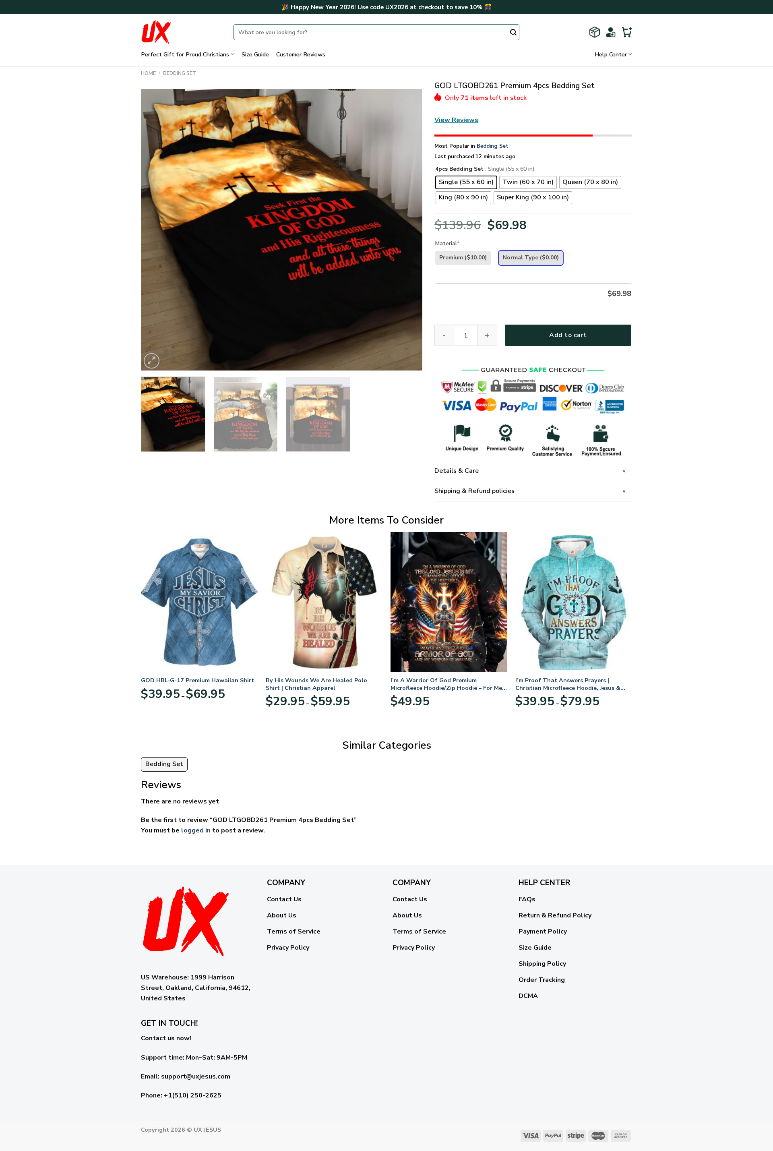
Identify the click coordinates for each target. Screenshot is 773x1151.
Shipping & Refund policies (474, 490)
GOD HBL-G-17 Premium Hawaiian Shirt (197, 680)
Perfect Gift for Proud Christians (185, 54)
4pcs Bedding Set (459, 169)
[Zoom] (151, 361)
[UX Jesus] (181, 32)
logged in (196, 830)
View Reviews (456, 120)
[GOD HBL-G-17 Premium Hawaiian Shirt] (199, 602)
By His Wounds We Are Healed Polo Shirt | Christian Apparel (316, 684)
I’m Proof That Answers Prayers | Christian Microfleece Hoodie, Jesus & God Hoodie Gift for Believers (567, 684)
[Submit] (513, 33)
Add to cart (568, 335)
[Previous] (156, 230)
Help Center (611, 54)
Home (148, 73)
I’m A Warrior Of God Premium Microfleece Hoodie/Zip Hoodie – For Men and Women (448, 684)
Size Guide (255, 54)
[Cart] (627, 32)
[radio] (466, 182)
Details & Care (456, 470)
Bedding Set (179, 73)
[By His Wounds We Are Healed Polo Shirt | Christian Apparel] (324, 602)
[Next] (406, 230)
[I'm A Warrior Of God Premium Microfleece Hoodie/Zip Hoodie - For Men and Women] (449, 602)
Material (447, 243)
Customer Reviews (300, 54)
